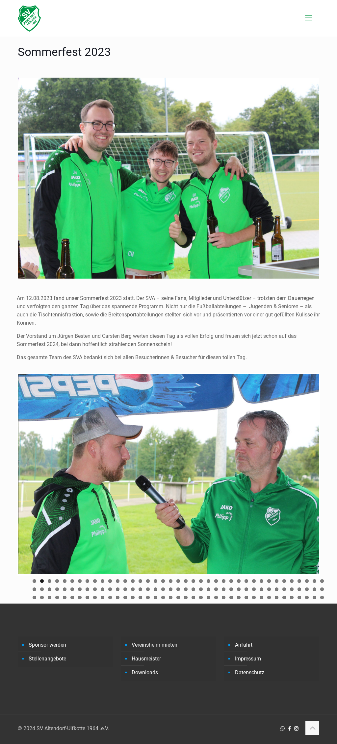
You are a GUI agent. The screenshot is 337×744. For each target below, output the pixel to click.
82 (57, 597)
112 (284, 597)
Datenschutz (249, 672)
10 (102, 581)
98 (178, 597)
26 (223, 581)
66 (231, 589)
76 (307, 589)
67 (239, 589)
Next (328, 474)
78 (322, 589)
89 (110, 597)
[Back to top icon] (312, 728)
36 (299, 581)
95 (155, 597)
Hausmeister (146, 659)
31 (261, 581)
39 (322, 581)
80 (42, 597)
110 (269, 597)
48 (95, 589)
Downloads (145, 672)
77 (314, 589)
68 (246, 589)
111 (276, 597)
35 (292, 581)
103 (216, 597)
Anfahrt (243, 645)
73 (284, 589)
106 (239, 597)
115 (307, 597)
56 (155, 589)
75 (299, 589)
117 (322, 597)
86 (87, 597)
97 (170, 597)
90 (117, 597)
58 (170, 589)
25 (216, 581)
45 (72, 589)
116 (314, 597)
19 (170, 581)
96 (163, 597)
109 (261, 597)
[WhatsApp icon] (282, 729)
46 (80, 589)
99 (186, 597)
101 (201, 597)
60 (186, 589)
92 (133, 597)
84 (72, 597)
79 (34, 597)
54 (140, 589)
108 (254, 597)
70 (261, 589)
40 (34, 589)
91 (125, 597)
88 (102, 597)
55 (148, 589)
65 (223, 589)
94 (148, 597)
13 (125, 581)
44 (64, 589)
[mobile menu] (308, 18)
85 (80, 597)
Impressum (248, 659)
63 (208, 589)
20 (178, 581)
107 (246, 597)
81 (49, 597)
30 (254, 581)
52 (125, 589)
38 (314, 581)
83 (64, 597)
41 (42, 589)
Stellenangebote (47, 659)
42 (49, 589)
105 (231, 597)
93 (140, 597)
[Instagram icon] (296, 729)
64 (216, 589)
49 (102, 589)
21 (186, 581)
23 (201, 581)
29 (246, 581)
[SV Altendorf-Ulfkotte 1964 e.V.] (29, 18)
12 (117, 581)
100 (193, 597)
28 (239, 581)
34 (284, 581)
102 (208, 597)
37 (307, 581)
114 (299, 597)
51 (117, 589)
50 (110, 589)
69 (254, 589)
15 (140, 581)
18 (163, 581)
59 (178, 589)
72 (276, 589)
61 (193, 589)
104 (223, 597)
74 (292, 589)
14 (133, 581)
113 (292, 597)
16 (148, 581)
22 (193, 581)
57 (163, 589)
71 (269, 589)
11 (110, 581)
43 (57, 589)
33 (276, 581)
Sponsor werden (47, 645)
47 (87, 589)
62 (201, 589)
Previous (8, 474)
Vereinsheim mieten (154, 645)
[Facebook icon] (289, 729)
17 (155, 581)
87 (95, 597)
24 (208, 581)
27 (231, 581)
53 (133, 589)
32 (269, 581)
